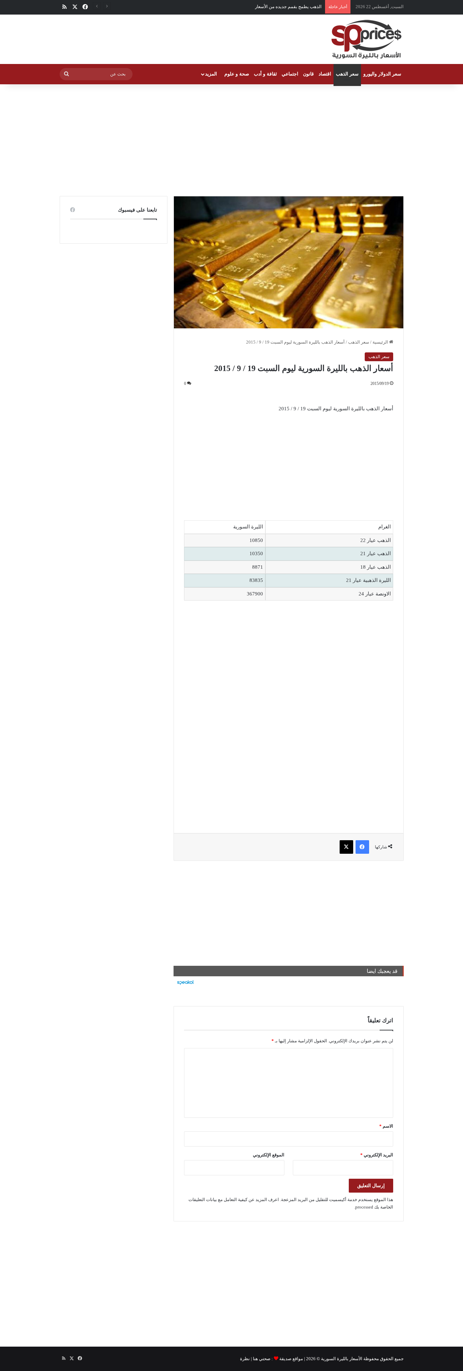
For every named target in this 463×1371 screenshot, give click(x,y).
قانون (308, 74)
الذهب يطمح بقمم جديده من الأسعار (288, 6)
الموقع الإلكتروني (268, 1154)
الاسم (386, 1126)
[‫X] (346, 847)
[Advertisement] (231, 138)
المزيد (211, 74)
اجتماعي (290, 74)
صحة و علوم (236, 74)
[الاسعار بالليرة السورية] (365, 39)
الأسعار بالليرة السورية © (339, 1358)
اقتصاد (325, 74)
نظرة (245, 1358)
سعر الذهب (347, 74)
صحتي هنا (261, 1358)
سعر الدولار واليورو (382, 74)
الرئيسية (381, 342)
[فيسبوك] (362, 847)
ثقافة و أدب (265, 74)
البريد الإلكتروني (376, 1154)
